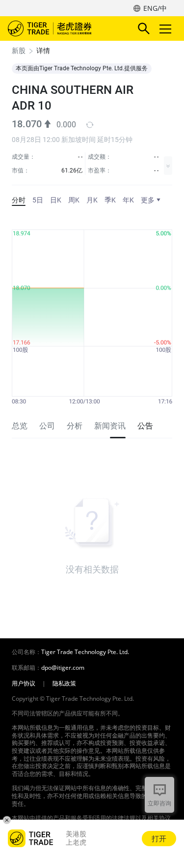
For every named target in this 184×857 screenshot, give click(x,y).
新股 (19, 51)
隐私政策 (64, 683)
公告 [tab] (145, 425)
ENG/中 (155, 8)
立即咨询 (159, 803)
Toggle (166, 28)
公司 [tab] (47, 425)
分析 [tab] (74, 425)
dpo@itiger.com (62, 668)
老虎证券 (64, 28)
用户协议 (23, 683)
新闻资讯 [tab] (110, 425)
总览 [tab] (19, 425)
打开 (159, 838)
